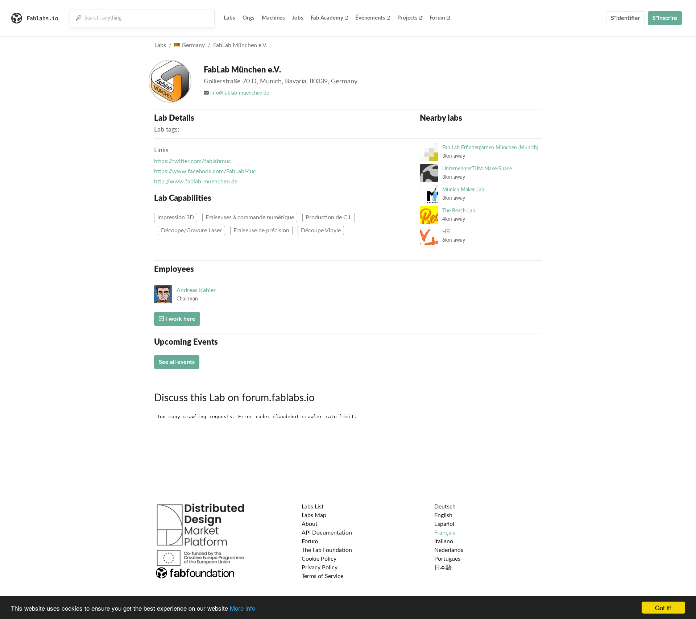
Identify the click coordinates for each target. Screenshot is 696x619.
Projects (407, 18)
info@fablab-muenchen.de (239, 93)
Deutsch (445, 507)
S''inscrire (664, 18)
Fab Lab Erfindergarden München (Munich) (490, 147)
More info (242, 607)
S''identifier (625, 18)
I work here (179, 319)
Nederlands (448, 550)
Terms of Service (322, 576)
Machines (273, 18)
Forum (437, 18)
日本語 (443, 567)
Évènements (370, 18)
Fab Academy (327, 18)
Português (447, 559)
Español (444, 524)
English (443, 515)
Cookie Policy (319, 559)
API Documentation (327, 533)
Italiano (443, 541)
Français (444, 533)
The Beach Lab (458, 210)
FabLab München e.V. (240, 45)
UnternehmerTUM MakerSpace (477, 168)
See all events (177, 362)
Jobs (297, 18)
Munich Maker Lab (463, 189)
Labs (229, 18)
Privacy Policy (319, 567)
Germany (192, 45)
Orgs (248, 18)
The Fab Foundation (327, 550)
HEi (446, 231)
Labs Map (314, 515)
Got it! (663, 607)
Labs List (313, 507)
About (310, 524)
